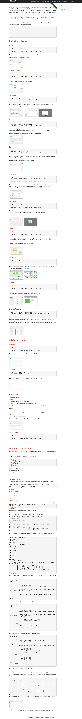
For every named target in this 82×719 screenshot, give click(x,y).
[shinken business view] (16, 330)
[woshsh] (16, 361)
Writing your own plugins (65, 9)
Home (13, 4)
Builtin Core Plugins (64, 5)
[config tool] (16, 112)
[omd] (16, 250)
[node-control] (16, 221)
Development (65, 1)
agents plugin (29, 57)
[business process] (16, 88)
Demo (38, 1)
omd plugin (29, 243)
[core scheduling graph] (16, 139)
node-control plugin (30, 215)
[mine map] (16, 194)
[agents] (16, 63)
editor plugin (29, 160)
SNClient (39, 54)
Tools (71, 1)
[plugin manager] (16, 425)
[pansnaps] (16, 384)
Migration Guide (18, 18)
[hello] (16, 704)
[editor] (16, 166)
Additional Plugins (64, 6)
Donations (52, 717)
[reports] (16, 300)
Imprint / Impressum (45, 717)
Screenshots (33, 1)
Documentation (57, 1)
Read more (26, 268)
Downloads (49, 1)
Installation (63, 8)
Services (43, 1)
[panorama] (16, 275)
